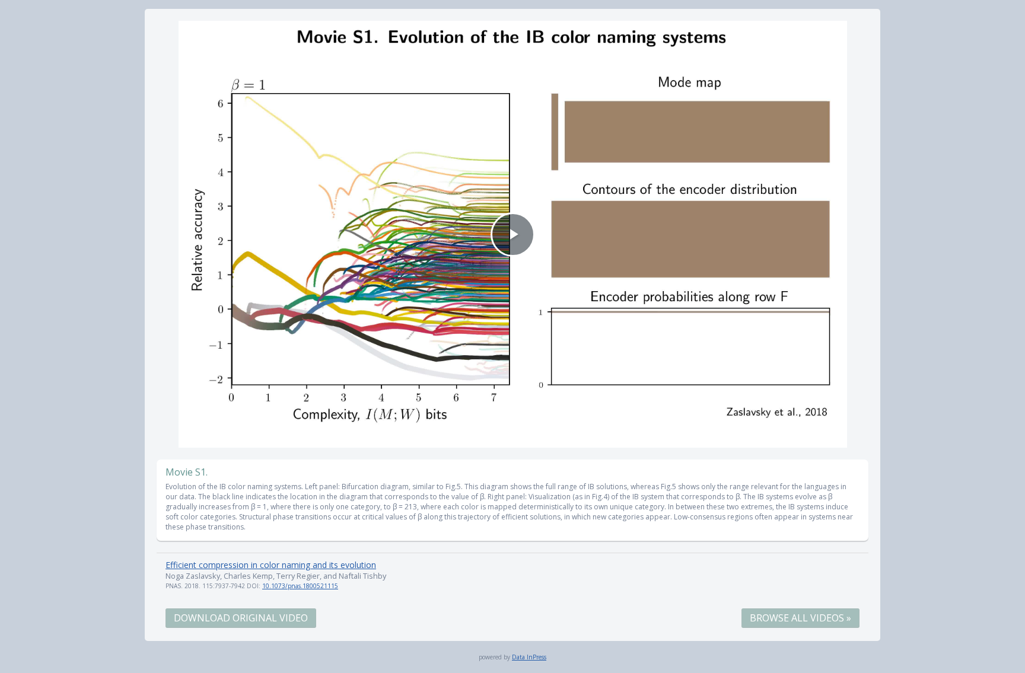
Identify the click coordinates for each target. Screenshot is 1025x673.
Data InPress (529, 657)
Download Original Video (241, 617)
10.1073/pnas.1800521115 (300, 586)
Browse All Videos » (800, 617)
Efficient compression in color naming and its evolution (270, 564)
